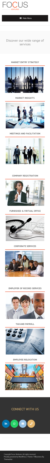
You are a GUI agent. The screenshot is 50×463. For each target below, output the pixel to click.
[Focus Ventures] (16, 5)
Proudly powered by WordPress (15, 457)
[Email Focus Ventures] (23, 424)
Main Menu (27, 18)
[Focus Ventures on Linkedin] (6, 424)
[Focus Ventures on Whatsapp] (14, 424)
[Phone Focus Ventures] (31, 424)
